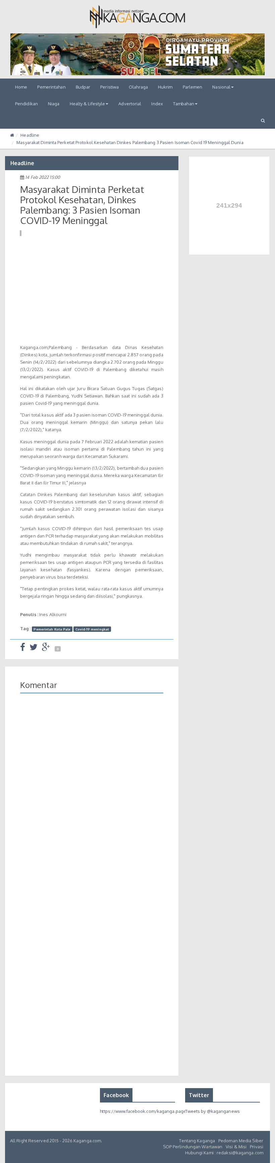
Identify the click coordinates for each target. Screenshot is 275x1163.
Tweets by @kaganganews (212, 1111)
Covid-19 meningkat (92, 629)
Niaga (54, 103)
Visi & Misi (236, 1146)
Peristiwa (109, 87)
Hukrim (165, 87)
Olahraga (138, 87)
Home (21, 87)
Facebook (116, 1095)
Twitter (199, 1095)
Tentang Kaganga (197, 1140)
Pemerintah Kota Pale (52, 629)
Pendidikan (26, 103)
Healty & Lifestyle (87, 103)
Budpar (83, 87)
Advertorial (129, 103)
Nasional (221, 87)
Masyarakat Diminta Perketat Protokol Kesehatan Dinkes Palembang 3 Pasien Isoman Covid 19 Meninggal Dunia (129, 142)
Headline (29, 135)
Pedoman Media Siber (240, 1140)
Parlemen (193, 87)
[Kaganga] (138, 16)
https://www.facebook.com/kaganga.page (143, 1111)
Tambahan (183, 103)
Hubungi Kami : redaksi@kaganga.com (224, 1152)
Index (157, 103)
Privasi (256, 1146)
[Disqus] (91, 795)
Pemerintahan (51, 87)
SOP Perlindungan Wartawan (193, 1146)
